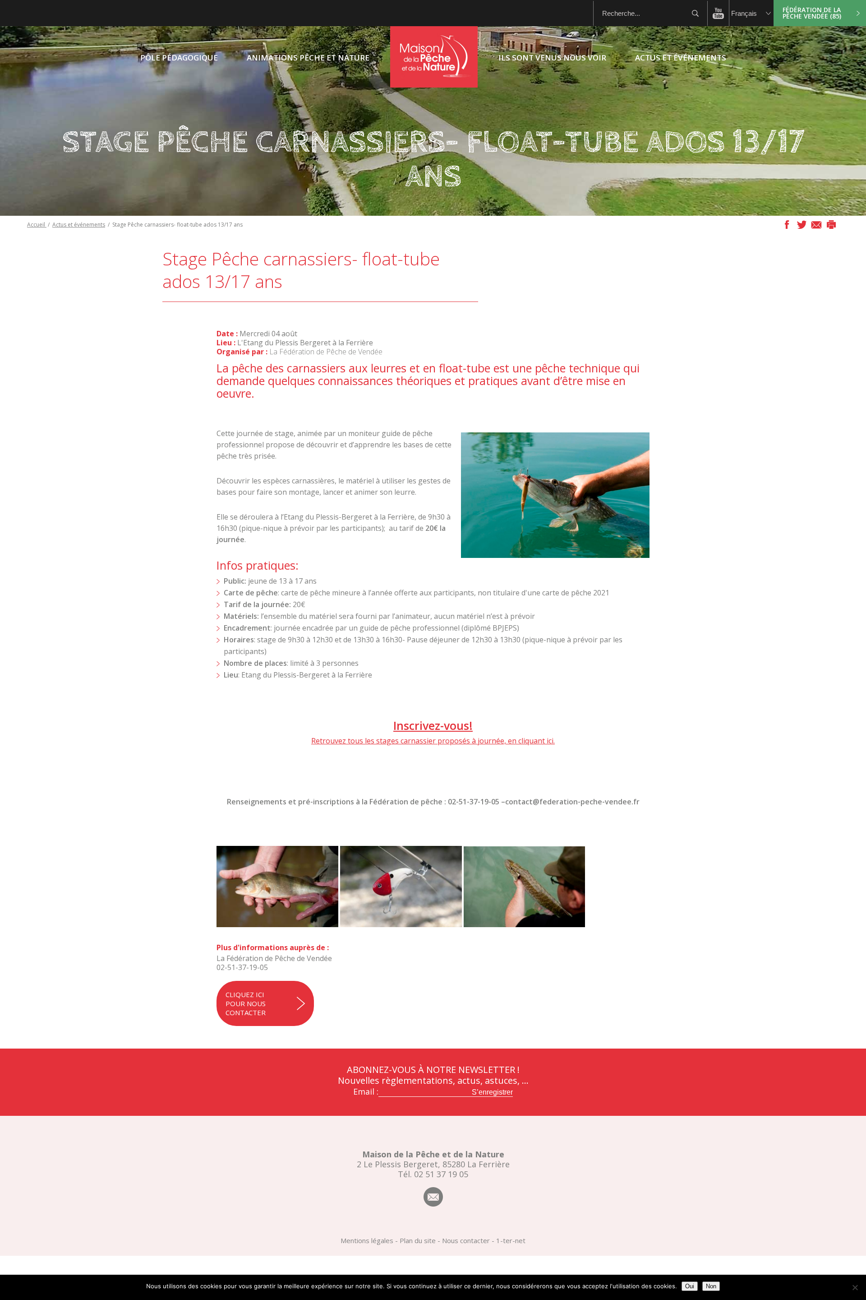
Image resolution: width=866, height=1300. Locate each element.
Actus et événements (78, 224)
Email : (365, 1091)
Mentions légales (367, 1240)
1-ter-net (510, 1240)
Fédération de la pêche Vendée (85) (812, 12)
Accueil (36, 224)
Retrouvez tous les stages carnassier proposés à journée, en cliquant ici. (433, 741)
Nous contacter (466, 1240)
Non (711, 1286)
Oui (689, 1286)
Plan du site (418, 1240)
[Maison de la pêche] (434, 85)
